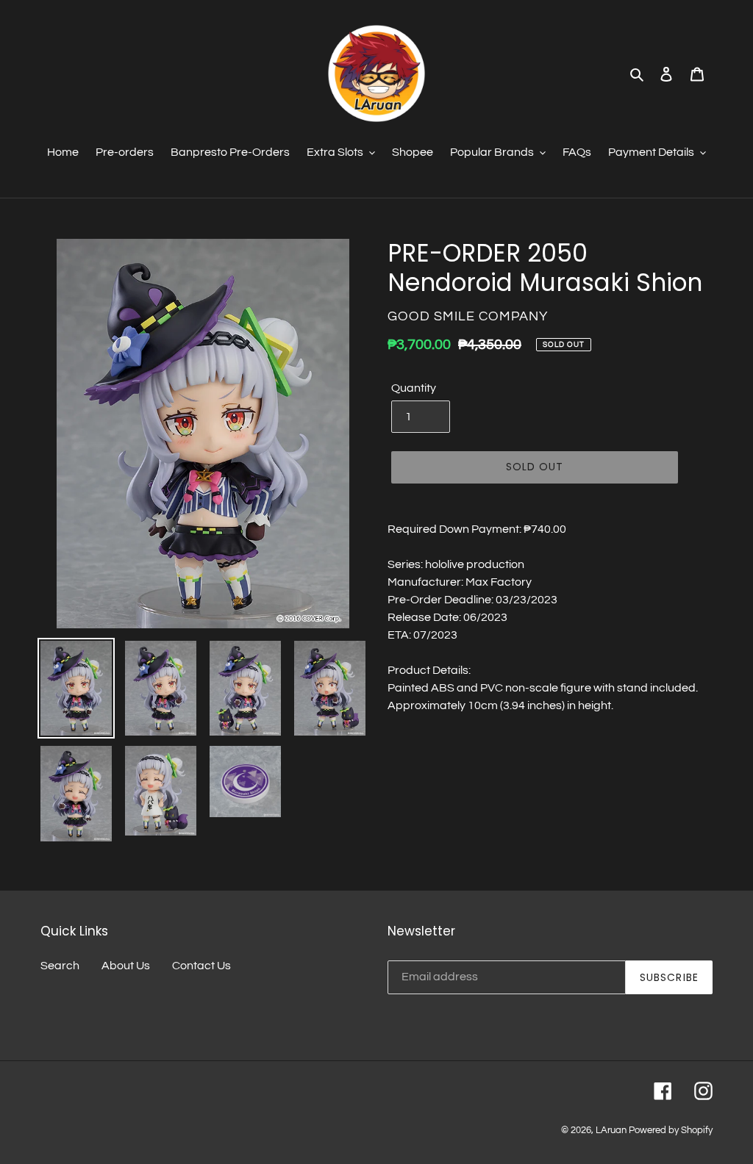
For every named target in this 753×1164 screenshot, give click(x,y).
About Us (125, 965)
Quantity (413, 388)
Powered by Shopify (671, 1130)
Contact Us (201, 965)
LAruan (611, 1130)
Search (59, 965)
